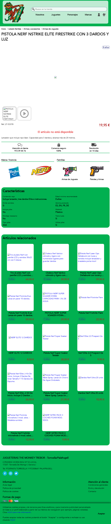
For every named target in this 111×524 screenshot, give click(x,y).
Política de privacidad (12, 488)
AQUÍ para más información (19, 512)
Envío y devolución (96, 488)
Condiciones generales (98, 485)
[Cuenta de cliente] (99, 14)
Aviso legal (7, 485)
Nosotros (40, 14)
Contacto (92, 491)
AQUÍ (12, 520)
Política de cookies (10, 491)
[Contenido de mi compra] (104, 14)
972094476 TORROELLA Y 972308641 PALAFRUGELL (29, 468)
